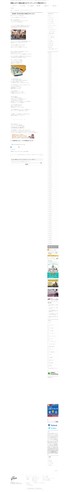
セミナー (54, 437)
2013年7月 (50, 217)
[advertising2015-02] (18, 75)
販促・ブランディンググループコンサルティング (49, 478)
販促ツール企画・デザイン (35, 478)
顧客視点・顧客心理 (51, 33)
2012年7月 (50, 241)
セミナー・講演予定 (45, 477)
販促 (52, 451)
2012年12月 (50, 231)
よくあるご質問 (34, 481)
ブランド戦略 (49, 445)
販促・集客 (50, 365)
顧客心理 (53, 452)
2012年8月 (50, 239)
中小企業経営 (50, 357)
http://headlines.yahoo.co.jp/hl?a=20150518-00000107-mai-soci (20, 26)
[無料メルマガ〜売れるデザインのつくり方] (22, 137)
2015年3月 (50, 177)
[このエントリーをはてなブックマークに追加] (11, 147)
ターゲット (55, 438)
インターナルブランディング (51, 434)
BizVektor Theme (34, 489)
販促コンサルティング (35, 480)
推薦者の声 (28, 479)
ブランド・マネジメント (20, 151)
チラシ (52, 439)
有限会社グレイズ (33, 488)
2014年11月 (50, 185)
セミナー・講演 (51, 328)
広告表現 (27, 151)
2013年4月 (50, 223)
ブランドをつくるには (52, 31)
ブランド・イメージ (52, 443)
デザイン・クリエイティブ (52, 25)
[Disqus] (27, 180)
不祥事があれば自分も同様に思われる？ (53, 317)
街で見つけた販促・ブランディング (53, 49)
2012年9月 (50, 237)
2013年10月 (50, 211)
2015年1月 (50, 181)
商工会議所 (50, 449)
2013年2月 (50, 227)
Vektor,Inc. (39, 489)
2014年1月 (50, 205)
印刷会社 (54, 448)
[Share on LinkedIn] (18, 147)
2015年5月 (50, 173)
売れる (55, 449)
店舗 (50, 450)
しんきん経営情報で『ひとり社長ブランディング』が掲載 (53, 314)
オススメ (50, 322)
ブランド (16, 151)
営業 (53, 449)
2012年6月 (50, 243)
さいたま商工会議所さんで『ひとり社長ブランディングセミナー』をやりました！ (53, 311)
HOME (11, 10)
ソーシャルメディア (51, 23)
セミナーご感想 (51, 21)
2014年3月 (50, 201)
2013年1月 (50, 229)
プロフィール (28, 477)
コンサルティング (51, 325)
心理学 (52, 450)
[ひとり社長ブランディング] (52, 277)
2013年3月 (50, 225)
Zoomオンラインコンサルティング (36, 477)
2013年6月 (50, 219)
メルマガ (50, 354)
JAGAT (48, 433)
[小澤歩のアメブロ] (52, 374)
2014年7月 (50, 193)
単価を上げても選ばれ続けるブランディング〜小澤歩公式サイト (29, 3)
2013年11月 (50, 209)
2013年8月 (50, 215)
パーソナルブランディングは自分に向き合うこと (53, 308)
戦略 (56, 450)
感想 (54, 450)
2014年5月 (50, 197)
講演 (50, 451)
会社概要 (28, 478)
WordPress (29, 489)
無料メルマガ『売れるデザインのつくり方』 (19, 144)
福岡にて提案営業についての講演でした (53, 305)
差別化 (57, 449)
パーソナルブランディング (52, 29)
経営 (49, 451)
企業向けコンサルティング (35, 479)
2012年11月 (50, 233)
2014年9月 (50, 189)
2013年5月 (50, 221)
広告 (24, 151)
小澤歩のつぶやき (17, 10)
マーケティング (51, 349)
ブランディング (51, 27)
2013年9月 (50, 213)
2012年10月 (50, 235)
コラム (53, 435)
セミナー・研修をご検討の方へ (47, 480)
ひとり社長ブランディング (54, 433)
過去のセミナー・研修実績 (46, 479)
